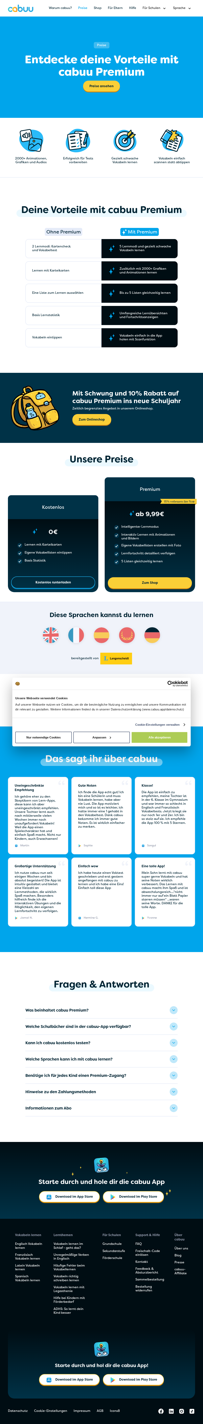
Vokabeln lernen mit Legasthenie (69, 1289)
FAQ (138, 1244)
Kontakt (141, 1262)
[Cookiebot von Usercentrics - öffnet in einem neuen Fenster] (170, 684)
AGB (100, 1411)
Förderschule (112, 1258)
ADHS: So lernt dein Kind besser (68, 1311)
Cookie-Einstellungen (50, 1411)
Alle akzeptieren (159, 737)
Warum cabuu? (60, 8)
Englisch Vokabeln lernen (28, 1245)
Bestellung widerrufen (143, 1288)
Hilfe (132, 8)
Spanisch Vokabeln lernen (27, 1278)
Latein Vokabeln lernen (27, 1267)
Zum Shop (150, 583)
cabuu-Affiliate (180, 1271)
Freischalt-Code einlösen (147, 1253)
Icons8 (115, 1411)
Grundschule (112, 1244)
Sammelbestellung (149, 1279)
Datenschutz (18, 1411)
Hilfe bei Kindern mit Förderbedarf (69, 1300)
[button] (154, 8)
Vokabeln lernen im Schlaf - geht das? (68, 1245)
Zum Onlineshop (92, 419)
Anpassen (99, 737)
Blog (177, 1255)
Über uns (181, 1248)
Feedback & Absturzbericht (146, 1270)
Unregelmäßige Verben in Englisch (71, 1256)
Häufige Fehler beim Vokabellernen (69, 1267)
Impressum (82, 1411)
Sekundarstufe (113, 1251)
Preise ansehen (101, 86)
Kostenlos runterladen (53, 582)
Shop (98, 8)
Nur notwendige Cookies (43, 737)
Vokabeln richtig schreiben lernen (66, 1278)
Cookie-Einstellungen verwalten (157, 724)
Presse (179, 1262)
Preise (82, 8)
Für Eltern (115, 8)
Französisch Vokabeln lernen (27, 1256)
